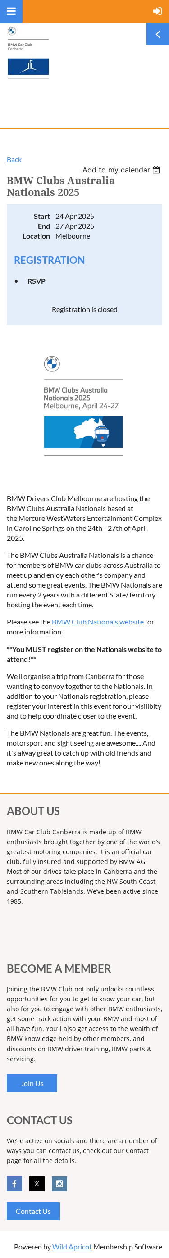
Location (36, 235)
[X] (37, 1183)
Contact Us (33, 1211)
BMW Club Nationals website (98, 621)
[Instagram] (59, 1183)
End (44, 226)
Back (14, 159)
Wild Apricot (72, 1246)
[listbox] (122, 169)
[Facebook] (14, 1183)
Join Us (32, 1083)
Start (42, 216)
